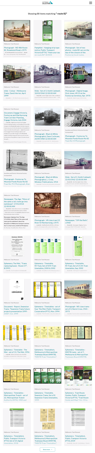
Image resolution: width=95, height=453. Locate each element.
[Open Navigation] (83, 2)
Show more (46, 449)
